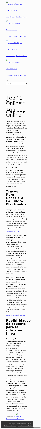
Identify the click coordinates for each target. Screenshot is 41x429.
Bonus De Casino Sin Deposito (15, 315)
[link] (26, 83)
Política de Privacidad (24, 423)
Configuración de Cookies (26, 426)
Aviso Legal (11, 423)
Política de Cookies (10, 426)
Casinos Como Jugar (12, 231)
